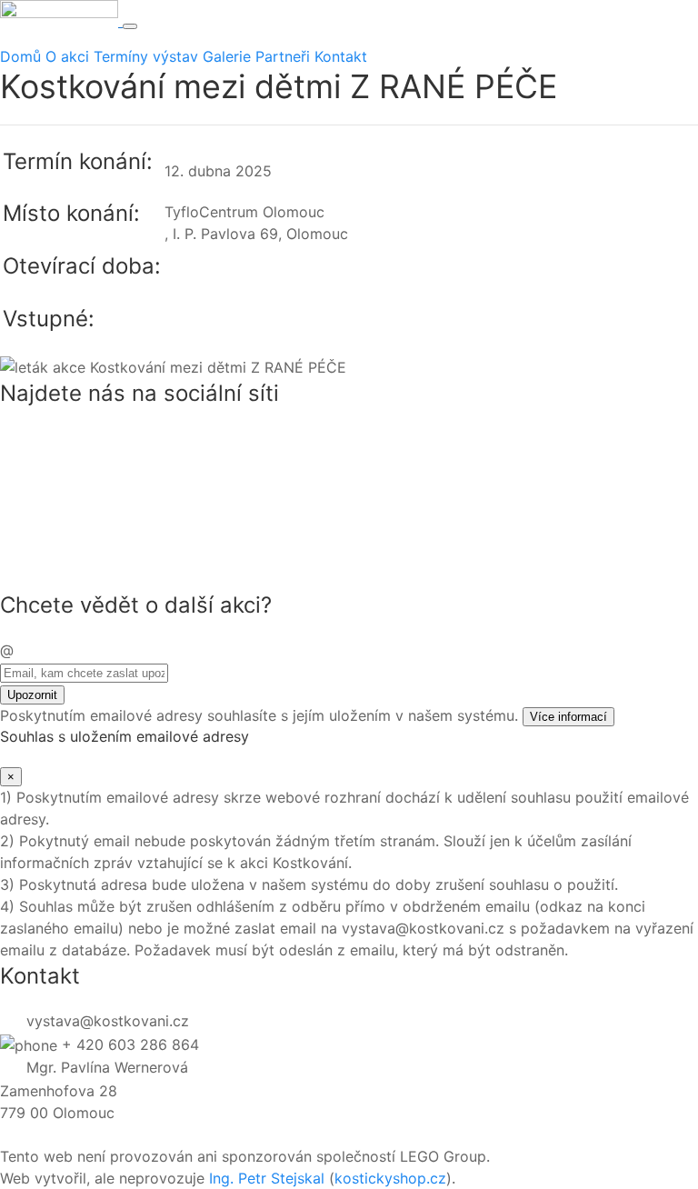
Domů (20, 56)
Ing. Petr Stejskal (266, 1178)
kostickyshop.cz (390, 1178)
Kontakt (340, 56)
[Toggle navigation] (130, 26)
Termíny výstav (146, 56)
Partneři (282, 56)
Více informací (568, 717)
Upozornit (32, 695)
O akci (67, 56)
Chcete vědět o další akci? (136, 605)
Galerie (227, 56)
